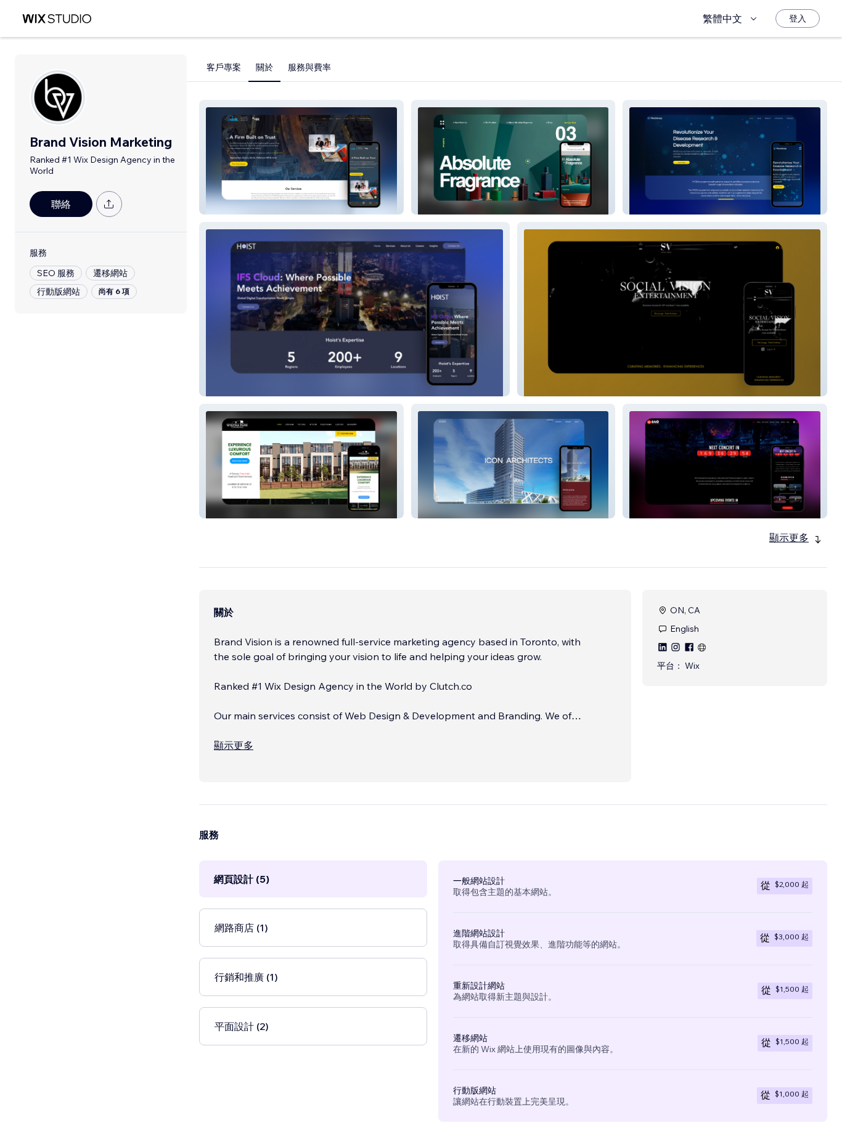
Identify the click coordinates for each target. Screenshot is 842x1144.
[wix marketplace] (56, 19)
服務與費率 (309, 67)
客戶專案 (223, 67)
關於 (264, 67)
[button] (301, 157)
